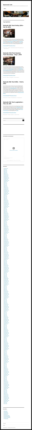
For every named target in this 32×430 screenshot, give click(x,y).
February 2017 (6, 291)
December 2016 (6, 293)
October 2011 (6, 360)
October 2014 (6, 321)
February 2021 (6, 239)
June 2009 (5, 390)
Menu (5, 8)
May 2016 (5, 301)
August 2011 (6, 362)
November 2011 (6, 359)
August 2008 (6, 401)
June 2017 (5, 287)
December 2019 (6, 254)
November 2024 (6, 191)
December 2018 (6, 267)
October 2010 (6, 373)
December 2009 (6, 384)
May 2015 (5, 314)
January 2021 (6, 240)
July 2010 (5, 376)
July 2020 (5, 247)
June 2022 (5, 222)
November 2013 (6, 333)
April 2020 (5, 250)
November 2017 (6, 281)
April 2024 (5, 198)
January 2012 (6, 357)
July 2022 (5, 221)
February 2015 (6, 317)
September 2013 (6, 335)
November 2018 (6, 268)
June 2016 (5, 300)
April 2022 (5, 224)
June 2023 (5, 209)
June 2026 (5, 170)
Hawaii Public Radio (7, 416)
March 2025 (6, 186)
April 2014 (5, 328)
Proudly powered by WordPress (11, 427)
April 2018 (5, 276)
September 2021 (6, 232)
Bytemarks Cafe (7, 4)
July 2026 (5, 169)
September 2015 (6, 309)
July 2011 (5, 363)
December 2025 (6, 177)
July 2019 (5, 260)
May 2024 (5, 197)
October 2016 (6, 295)
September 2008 (6, 400)
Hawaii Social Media (7, 417)
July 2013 (5, 337)
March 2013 (5, 342)
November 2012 (6, 346)
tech (23, 47)
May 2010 (5, 378)
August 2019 (6, 259)
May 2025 (5, 184)
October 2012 (6, 347)
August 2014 (6, 323)
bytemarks (11, 160)
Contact (4, 423)
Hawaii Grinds (6, 413)
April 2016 (5, 302)
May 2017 (5, 288)
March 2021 (6, 238)
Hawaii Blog (6, 412)
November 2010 (6, 372)
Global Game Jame (13, 47)
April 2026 (5, 172)
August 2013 (6, 336)
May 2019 (5, 262)
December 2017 (6, 280)
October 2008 (6, 399)
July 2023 (5, 208)
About (4, 425)
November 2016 (6, 294)
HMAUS (20, 67)
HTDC (20, 42)
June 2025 (5, 183)
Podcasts (9, 47)
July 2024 (5, 195)
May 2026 (5, 171)
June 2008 (5, 403)
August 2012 (6, 349)
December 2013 (6, 332)
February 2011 (6, 369)
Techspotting (6, 418)
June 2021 (5, 235)
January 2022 (6, 227)
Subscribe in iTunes (12, 45)
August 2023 (6, 207)
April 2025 (5, 185)
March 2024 (6, 199)
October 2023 (6, 205)
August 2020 (6, 246)
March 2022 (6, 225)
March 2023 (6, 212)
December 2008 (6, 397)
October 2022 (6, 218)
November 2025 (6, 178)
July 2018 (5, 273)
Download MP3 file (6, 95)
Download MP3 (5, 45)
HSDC (11, 42)
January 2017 (6, 292)
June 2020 (5, 248)
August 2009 (6, 388)
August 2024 (6, 194)
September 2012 (6, 348)
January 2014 (6, 331)
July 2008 (5, 402)
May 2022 (5, 223)
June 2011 (5, 364)
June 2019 (5, 261)
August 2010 (6, 375)
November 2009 (6, 385)
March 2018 (6, 277)
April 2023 (5, 211)
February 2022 (6, 226)
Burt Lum (8, 160)
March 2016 (6, 303)
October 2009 (6, 386)
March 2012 (6, 355)
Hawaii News (6, 414)
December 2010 (6, 371)
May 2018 (5, 275)
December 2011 (6, 358)
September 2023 (6, 206)
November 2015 (6, 307)
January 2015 (6, 318)
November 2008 (6, 398)
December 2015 (6, 306)
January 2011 (6, 370)
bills (10, 77)
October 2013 (6, 334)
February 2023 (6, 213)
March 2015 (6, 316)
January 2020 (6, 253)
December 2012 (6, 345)
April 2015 (5, 315)
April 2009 (5, 392)
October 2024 (6, 192)
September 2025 (6, 180)
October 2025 (6, 179)
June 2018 (5, 274)
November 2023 (6, 204)
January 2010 (6, 383)
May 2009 (5, 391)
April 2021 (5, 237)
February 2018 (6, 278)
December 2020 (6, 241)
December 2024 (6, 190)
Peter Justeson (15, 40)
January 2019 (6, 266)
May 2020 (5, 249)
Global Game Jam (10, 41)
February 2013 (6, 343)
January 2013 (6, 344)
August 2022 (6, 220)
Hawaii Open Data (6, 415)
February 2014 (6, 330)
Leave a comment (6, 48)
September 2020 (6, 245)
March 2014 (6, 329)
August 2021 (6, 233)
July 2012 (5, 350)
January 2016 (6, 305)
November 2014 (6, 320)
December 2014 (6, 319)
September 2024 (6, 193)
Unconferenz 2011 (19, 107)
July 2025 (5, 182)
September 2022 (6, 219)
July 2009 (5, 389)
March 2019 (6, 264)
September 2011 (6, 361)
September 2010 (6, 374)
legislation (21, 47)
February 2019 (6, 265)
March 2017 (5, 290)
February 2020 (6, 252)
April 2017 (5, 289)
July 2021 (5, 234)
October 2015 (6, 308)
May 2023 (5, 210)
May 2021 (5, 236)
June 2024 (5, 196)
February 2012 (6, 356)
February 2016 (6, 304)
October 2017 (6, 282)
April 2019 (5, 263)
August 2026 (6, 168)
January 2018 (6, 279)
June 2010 (5, 377)
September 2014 (6, 322)
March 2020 (6, 251)
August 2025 (6, 181)
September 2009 (6, 387)
